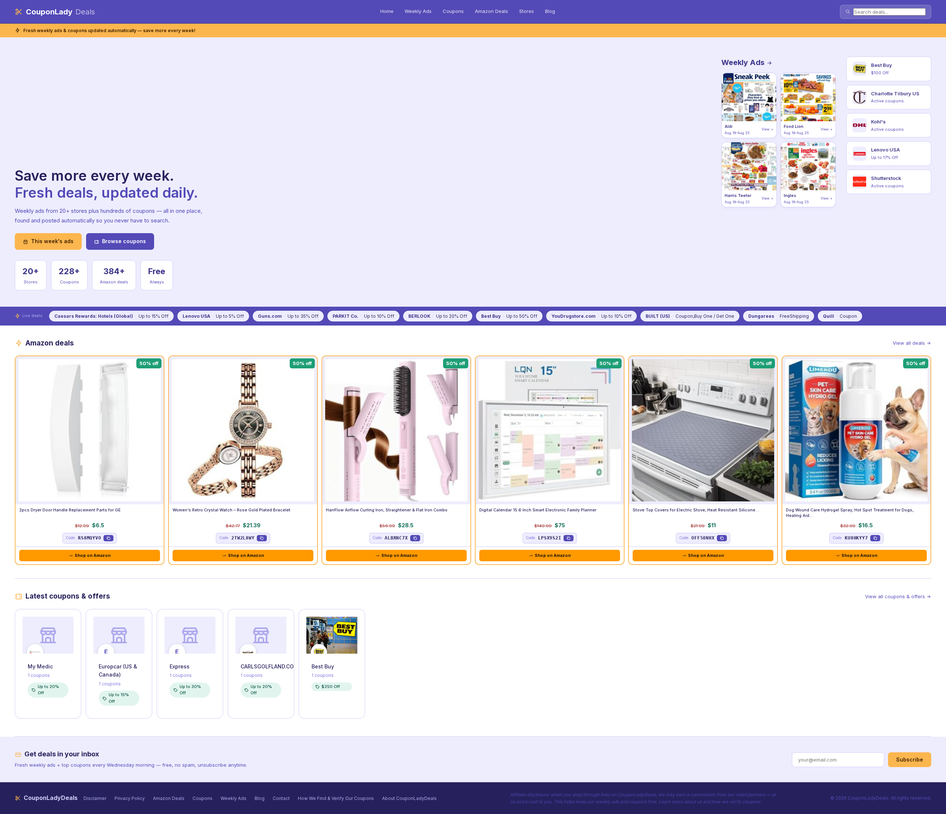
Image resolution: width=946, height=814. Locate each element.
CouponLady (60, 11)
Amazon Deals (491, 11)
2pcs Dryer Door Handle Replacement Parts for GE (70, 509)
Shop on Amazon (92, 555)
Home (387, 11)
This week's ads (52, 241)
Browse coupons (124, 241)
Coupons (453, 11)
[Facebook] (445, 797)
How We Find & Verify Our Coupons (336, 798)
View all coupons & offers (895, 596)
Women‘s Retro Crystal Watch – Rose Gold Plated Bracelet (231, 509)
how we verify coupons (736, 801)
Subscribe (909, 759)
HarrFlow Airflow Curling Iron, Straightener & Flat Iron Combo (387, 509)
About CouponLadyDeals (409, 798)
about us (693, 801)
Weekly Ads (418, 11)
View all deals (909, 343)
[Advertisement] (114, 112)
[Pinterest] (452, 797)
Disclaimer (95, 798)
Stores (526, 11)
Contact (281, 798)
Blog (550, 11)
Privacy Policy (130, 798)
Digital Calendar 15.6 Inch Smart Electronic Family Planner (537, 509)
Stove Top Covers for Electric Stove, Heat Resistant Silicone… (696, 509)
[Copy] (108, 538)
